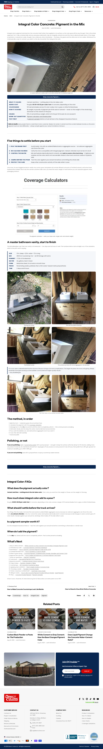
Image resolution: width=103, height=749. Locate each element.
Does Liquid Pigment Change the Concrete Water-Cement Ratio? (80, 637)
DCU (11, 16)
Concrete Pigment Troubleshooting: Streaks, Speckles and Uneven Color (45, 553)
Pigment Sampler (37, 575)
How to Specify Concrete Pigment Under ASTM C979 (35, 549)
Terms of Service (84, 746)
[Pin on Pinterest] (94, 596)
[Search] (62, 7)
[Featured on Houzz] (92, 702)
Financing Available (68, 2)
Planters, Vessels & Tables (28, 563)
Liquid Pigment (59, 573)
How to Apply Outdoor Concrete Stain (38, 567)
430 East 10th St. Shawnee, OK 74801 (38, 714)
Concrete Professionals (81, 2)
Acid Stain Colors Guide (38, 571)
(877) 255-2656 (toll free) (38, 727)
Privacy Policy (95, 746)
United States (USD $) (13, 737)
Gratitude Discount (56, 2)
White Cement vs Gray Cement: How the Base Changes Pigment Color (46, 546)
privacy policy (68, 677)
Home (6, 16)
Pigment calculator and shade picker (39, 116)
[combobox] (40, 7)
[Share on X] (89, 596)
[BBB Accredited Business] (76, 737)
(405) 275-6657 (37, 723)
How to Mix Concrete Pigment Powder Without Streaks (37, 573)
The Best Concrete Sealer (31, 569)
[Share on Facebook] (84, 596)
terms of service (85, 675)
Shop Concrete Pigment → (51, 97)
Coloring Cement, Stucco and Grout (33, 561)
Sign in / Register (94, 2)
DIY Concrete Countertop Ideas (29, 565)
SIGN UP (86, 671)
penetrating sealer (30, 445)
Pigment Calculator (29, 557)
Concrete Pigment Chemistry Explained (35, 548)
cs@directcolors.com (38, 730)
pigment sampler (34, 119)
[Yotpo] (94, 737)
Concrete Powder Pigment (23, 575)
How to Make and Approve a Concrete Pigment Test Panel (43, 555)
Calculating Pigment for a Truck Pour (30, 559)
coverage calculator (35, 425)
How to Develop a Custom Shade (35, 551)
